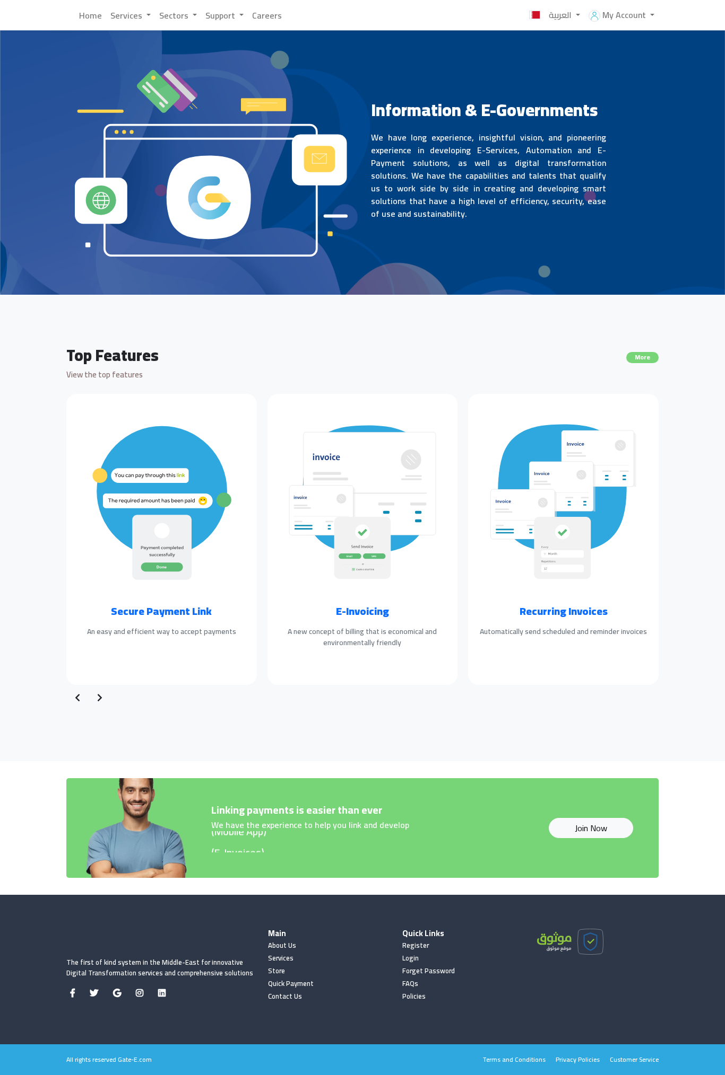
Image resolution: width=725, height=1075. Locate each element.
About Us (282, 945)
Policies (414, 996)
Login (410, 957)
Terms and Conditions (514, 1059)
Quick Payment (291, 983)
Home (90, 15)
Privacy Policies (578, 1059)
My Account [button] (624, 15)
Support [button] (221, 15)
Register (415, 945)
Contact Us (285, 996)
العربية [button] (561, 15)
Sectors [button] (175, 15)
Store (276, 970)
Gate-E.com (135, 1059)
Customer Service (634, 1059)
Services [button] (127, 15)
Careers (267, 15)
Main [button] (277, 933)
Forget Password (428, 970)
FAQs (410, 983)
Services (281, 957)
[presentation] (77, 697)
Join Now (591, 828)
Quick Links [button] (423, 933)
